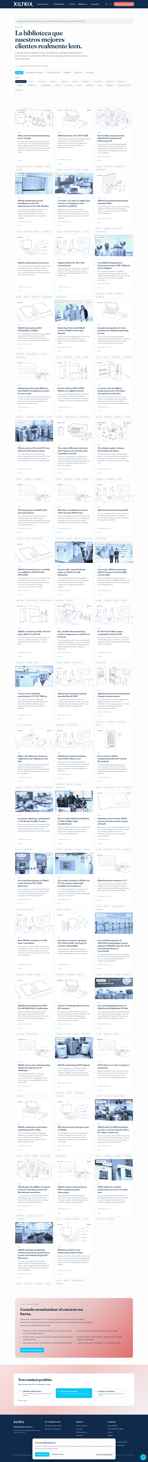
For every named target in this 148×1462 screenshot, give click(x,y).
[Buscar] (106, 4)
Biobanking (121, 81)
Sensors (76, 81)
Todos (19, 72)
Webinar (67, 72)
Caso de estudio (53, 72)
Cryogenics (65, 81)
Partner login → (23, 1400)
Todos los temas (20, 81)
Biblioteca (82, 4)
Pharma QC (110, 81)
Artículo (78, 72)
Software (58, 85)
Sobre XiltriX (112, 1426)
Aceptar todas (42, 1454)
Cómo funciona (42, 4)
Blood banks (90, 85)
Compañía (95, 4)
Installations (110, 85)
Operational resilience (124, 85)
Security (80, 85)
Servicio (72, 4)
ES (111, 4)
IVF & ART (42, 81)
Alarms (32, 81)
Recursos (79, 1435)
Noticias (89, 72)
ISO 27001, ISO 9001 (115, 1429)
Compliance (98, 81)
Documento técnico (34, 72)
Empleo (110, 1435)
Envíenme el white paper (32, 1350)
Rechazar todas (57, 1454)
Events (100, 85)
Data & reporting (46, 85)
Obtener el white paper (53, 1426)
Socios (109, 1432)
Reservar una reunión (124, 4)
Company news (32, 85)
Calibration (20, 85)
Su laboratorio (58, 4)
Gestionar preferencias (104, 1454)
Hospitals (53, 81)
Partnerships (69, 85)
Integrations (86, 81)
